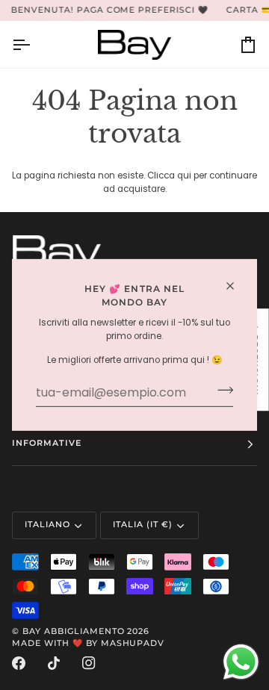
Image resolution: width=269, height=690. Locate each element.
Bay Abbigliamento (73, 631)
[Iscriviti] (220, 390)
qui (184, 175)
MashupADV (133, 643)
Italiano (47, 524)
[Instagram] (89, 663)
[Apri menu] (34, 44)
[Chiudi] (236, 286)
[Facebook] (18, 663)
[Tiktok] (54, 663)
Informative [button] (46, 443)
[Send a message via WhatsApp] (241, 662)
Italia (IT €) (143, 524)
